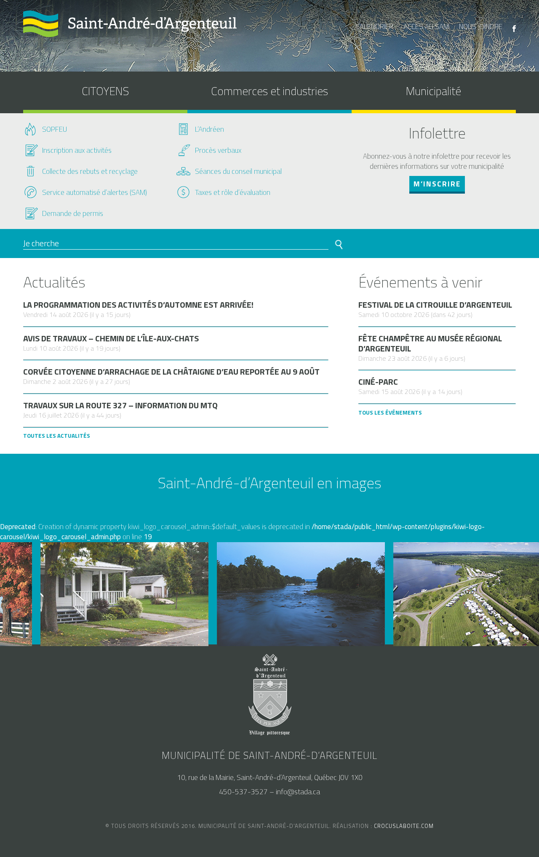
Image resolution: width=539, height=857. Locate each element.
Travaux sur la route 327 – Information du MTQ (120, 405)
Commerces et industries (269, 90)
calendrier (374, 26)
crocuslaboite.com (404, 826)
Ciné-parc (378, 382)
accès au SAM (426, 26)
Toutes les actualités (56, 435)
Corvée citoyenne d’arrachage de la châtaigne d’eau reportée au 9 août (171, 372)
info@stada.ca (298, 791)
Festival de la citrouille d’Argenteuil (435, 305)
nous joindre (480, 26)
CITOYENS (105, 90)
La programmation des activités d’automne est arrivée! (138, 305)
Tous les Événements (390, 412)
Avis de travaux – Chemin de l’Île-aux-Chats (111, 338)
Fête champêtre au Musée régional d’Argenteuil (430, 343)
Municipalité (433, 90)
